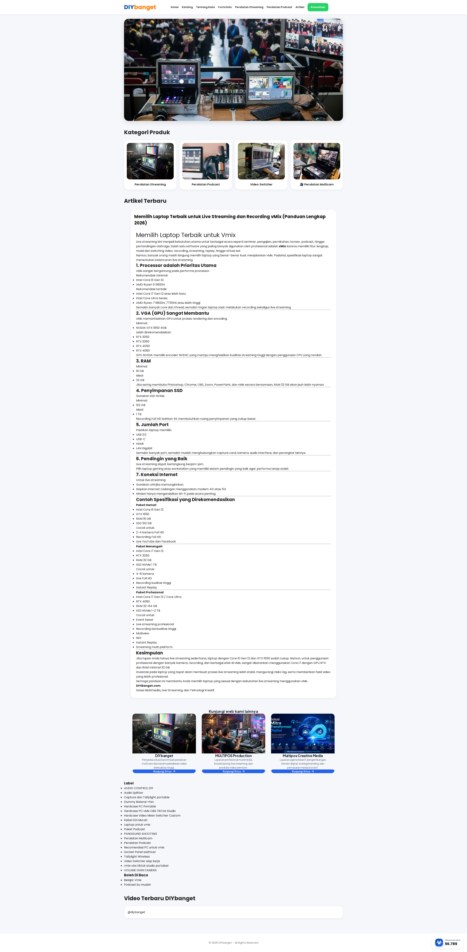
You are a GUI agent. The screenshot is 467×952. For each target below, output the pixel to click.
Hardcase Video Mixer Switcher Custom (152, 815)
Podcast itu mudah (137, 885)
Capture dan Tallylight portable (146, 797)
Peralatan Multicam (138, 838)
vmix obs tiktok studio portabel (146, 866)
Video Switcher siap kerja (142, 861)
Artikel (300, 7)
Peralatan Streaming (249, 7)
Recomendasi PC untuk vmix (144, 847)
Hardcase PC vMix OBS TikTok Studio (150, 811)
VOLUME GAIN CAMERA (140, 870)
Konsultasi (318, 7)
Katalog (187, 7)
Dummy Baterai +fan (139, 802)
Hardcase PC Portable (140, 806)
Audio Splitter (133, 793)
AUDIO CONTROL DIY (138, 788)
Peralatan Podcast (279, 7)
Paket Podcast (134, 829)
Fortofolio (225, 7)
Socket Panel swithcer (140, 852)
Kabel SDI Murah (135, 820)
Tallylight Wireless (137, 856)
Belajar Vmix (133, 880)
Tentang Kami (205, 7)
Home (175, 7)
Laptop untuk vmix (137, 825)
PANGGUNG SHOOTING (140, 834)
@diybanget (136, 912)
